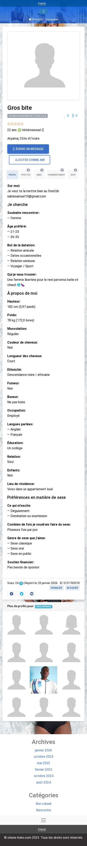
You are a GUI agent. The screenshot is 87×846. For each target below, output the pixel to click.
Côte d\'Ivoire (43, 606)
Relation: (14, 457)
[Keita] (16, 625)
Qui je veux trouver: (22, 274)
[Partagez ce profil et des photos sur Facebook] (11, 594)
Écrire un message (29, 149)
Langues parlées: (20, 424)
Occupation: (16, 410)
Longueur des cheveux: (24, 356)
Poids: (12, 315)
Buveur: (13, 397)
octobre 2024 (43, 776)
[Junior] (16, 652)
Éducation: (15, 443)
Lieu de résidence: (21, 484)
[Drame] (71, 680)
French (42, 3)
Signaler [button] (56, 587)
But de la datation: (21, 245)
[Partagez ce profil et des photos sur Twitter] (21, 594)
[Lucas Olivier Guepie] (43, 625)
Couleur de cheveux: (22, 342)
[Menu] (43, 11)
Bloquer (72, 587)
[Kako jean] (71, 707)
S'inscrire (37, 19)
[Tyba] (16, 680)
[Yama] (43, 707)
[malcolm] (43, 652)
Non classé (43, 804)
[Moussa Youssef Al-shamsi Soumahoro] (16, 707)
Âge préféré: (17, 226)
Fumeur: (13, 383)
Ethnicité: (14, 370)
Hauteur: (13, 301)
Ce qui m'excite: (19, 506)
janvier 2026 (43, 750)
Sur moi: (13, 186)
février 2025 (43, 770)
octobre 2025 (43, 757)
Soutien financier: (20, 562)
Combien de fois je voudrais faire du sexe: (39, 524)
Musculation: (17, 329)
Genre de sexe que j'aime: (26, 538)
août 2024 (43, 782)
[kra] (43, 680)
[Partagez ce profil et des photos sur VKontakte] (32, 594)
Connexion (52, 19)
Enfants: (13, 470)
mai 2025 (43, 763)
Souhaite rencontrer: (23, 213)
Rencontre (43, 810)
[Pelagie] (71, 625)
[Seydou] (71, 652)
